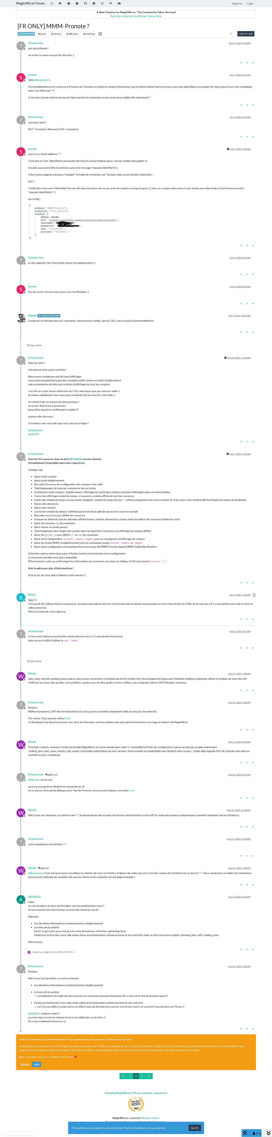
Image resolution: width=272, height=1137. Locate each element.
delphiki (32, 315)
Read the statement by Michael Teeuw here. (136, 16)
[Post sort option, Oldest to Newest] (231, 33)
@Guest (45, 868)
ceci (67, 718)
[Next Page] (149, 1076)
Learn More (173, 1127)
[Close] (251, 1039)
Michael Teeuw (150, 1117)
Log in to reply (246, 33)
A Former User (35, 43)
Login (36, 1064)
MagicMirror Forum (30, 3)
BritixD (32, 594)
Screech (32, 74)
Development (27, 34)
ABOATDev (34, 896)
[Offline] (22, 318)
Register (25, 1064)
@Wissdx (52, 774)
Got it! (195, 1127)
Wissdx (32, 673)
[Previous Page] (123, 1076)
